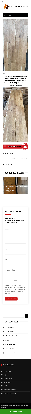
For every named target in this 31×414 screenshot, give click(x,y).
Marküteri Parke (10, 344)
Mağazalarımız (7, 378)
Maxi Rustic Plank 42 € (9, 164)
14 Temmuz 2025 (9, 190)
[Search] (26, 316)
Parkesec (4, 407)
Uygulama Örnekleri (9, 393)
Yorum (7, 229)
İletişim (5, 386)
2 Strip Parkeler (9, 327)
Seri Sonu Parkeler (8, 153)
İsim (6, 249)
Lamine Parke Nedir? (9, 389)
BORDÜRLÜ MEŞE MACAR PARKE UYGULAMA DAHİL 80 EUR (18, 158)
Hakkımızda (7, 371)
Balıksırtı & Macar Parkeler (13, 336)
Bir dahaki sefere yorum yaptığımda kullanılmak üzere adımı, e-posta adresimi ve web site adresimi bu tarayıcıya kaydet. (15, 289)
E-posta (8, 259)
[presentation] (22, 178)
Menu (8, 15)
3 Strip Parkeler (9, 331)
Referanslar (7, 382)
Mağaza (7, 340)
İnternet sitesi (10, 270)
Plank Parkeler (9, 348)
